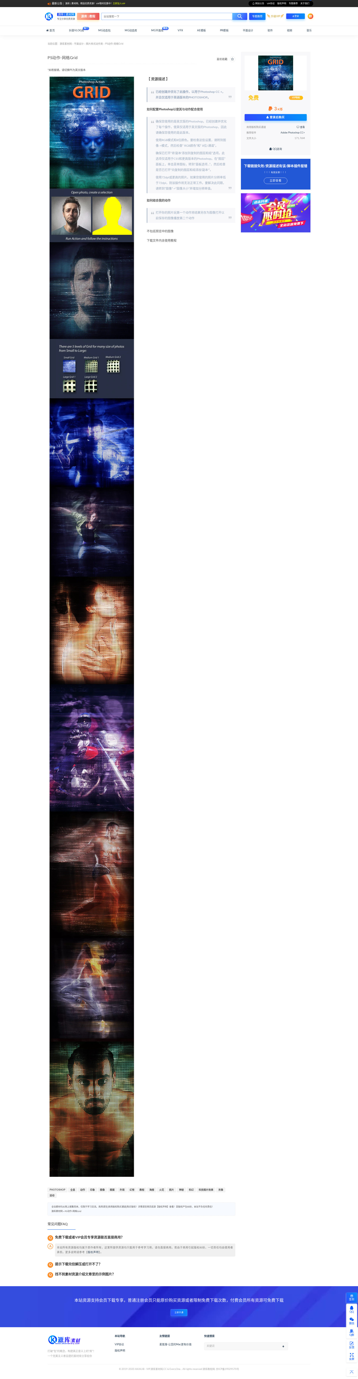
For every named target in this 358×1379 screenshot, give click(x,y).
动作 (82, 1190)
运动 (52, 1195)
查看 (302, 127)
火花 (161, 1190)
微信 (351, 1323)
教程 (141, 1190)
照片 (171, 1190)
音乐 (309, 30)
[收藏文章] (232, 59)
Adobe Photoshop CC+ (293, 133)
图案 (112, 1190)
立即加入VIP (119, 3)
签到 (351, 1299)
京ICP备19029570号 (227, 1369)
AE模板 (201, 30)
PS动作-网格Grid (73, 1211)
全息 (72, 1190)
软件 (270, 30)
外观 (122, 1190)
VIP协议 (271, 3)
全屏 (351, 1359)
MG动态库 (131, 30)
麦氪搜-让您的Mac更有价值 (175, 1344)
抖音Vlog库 (76, 29)
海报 (151, 1190)
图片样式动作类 (94, 44)
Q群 (351, 1335)
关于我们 (304, 3)
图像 (102, 1190)
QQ (352, 1312)
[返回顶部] (351, 1372)
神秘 (181, 1190)
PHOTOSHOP (57, 1190)
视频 (289, 30)
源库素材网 (66, 44)
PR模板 (224, 30)
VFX (180, 30)
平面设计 (248, 30)
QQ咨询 (277, 149)
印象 (92, 1190)
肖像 (220, 1190)
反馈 (351, 1347)
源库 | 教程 (88, 16)
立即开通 (179, 1313)
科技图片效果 (206, 1190)
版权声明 (281, 3)
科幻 (191, 1190)
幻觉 (132, 1190)
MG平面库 (157, 29)
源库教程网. (209, 1369)
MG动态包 (104, 30)
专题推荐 (293, 3)
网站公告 (259, 3)
